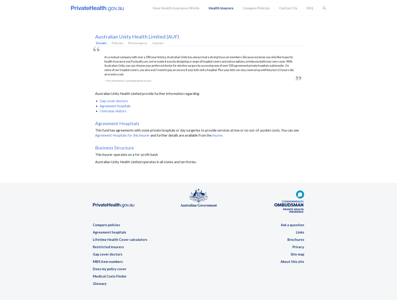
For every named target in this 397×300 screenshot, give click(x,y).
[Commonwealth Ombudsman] (289, 199)
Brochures (295, 240)
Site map (297, 254)
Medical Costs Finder (110, 276)
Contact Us (288, 8)
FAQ (309, 8)
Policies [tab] (117, 43)
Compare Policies (256, 8)
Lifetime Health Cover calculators (120, 240)
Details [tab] (101, 43)
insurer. (217, 135)
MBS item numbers (108, 262)
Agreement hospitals (115, 106)
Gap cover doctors (114, 101)
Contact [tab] (158, 43)
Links (300, 232)
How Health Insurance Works (176, 8)
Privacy (298, 247)
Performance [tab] (137, 43)
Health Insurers (221, 8)
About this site (292, 262)
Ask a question (292, 225)
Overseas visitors (113, 111)
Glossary (100, 284)
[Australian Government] (198, 197)
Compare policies (106, 225)
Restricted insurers (108, 247)
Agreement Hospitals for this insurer (122, 135)
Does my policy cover (109, 269)
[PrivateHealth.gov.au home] (113, 191)
